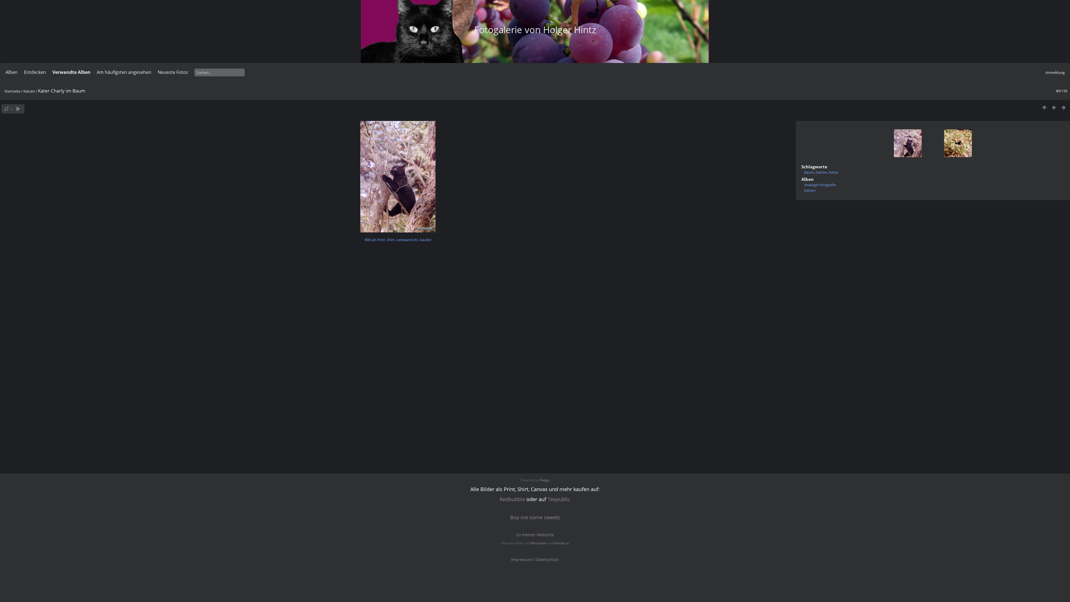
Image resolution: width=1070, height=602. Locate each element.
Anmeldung (1055, 72)
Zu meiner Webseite (535, 534)
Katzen (29, 91)
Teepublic (559, 499)
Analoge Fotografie (820, 184)
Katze (833, 172)
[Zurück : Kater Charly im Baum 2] (1054, 107)
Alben (12, 72)
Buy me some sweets (535, 517)
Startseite (12, 91)
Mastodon (538, 543)
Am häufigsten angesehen (124, 72)
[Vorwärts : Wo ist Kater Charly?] (1064, 107)
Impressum (521, 559)
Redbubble (512, 499)
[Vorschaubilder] (1044, 107)
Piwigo (544, 480)
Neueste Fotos (173, 72)
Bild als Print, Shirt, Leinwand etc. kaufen (398, 239)
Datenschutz (547, 559)
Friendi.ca (561, 543)
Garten (821, 172)
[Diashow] (18, 109)
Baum (809, 172)
